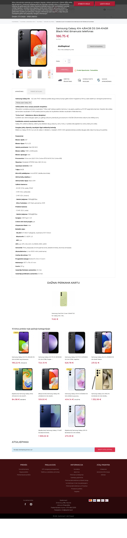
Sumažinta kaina (24, 469)
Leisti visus (105, 4)
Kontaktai (77, 469)
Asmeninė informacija (103, 472)
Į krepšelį (64, 70)
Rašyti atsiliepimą (105, 449)
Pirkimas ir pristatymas (76, 474)
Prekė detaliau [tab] (36, 91)
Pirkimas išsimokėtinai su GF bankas (76, 486)
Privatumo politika (76, 488)
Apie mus (76, 472)
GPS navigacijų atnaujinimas (50, 469)
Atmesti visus (84, 4)
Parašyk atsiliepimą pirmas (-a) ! (23, 449)
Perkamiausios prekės (23, 474)
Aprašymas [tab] (19, 91)
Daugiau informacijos (19, 16)
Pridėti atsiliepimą (96, 46)
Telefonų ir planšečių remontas (50, 472)
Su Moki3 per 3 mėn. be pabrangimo (77, 483)
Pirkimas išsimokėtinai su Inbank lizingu (76, 480)
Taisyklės (76, 491)
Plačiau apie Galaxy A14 (23, 103)
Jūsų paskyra (103, 465)
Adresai (103, 474)
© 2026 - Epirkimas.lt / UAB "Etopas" (63, 516)
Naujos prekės (23, 472)
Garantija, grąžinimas (77, 477)
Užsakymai (103, 469)
